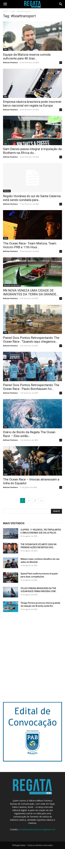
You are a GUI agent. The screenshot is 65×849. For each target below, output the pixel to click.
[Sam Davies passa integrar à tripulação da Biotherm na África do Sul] (32, 130)
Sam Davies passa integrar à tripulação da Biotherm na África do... (32, 151)
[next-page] (41, 500)
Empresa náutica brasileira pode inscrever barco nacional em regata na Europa (32, 103)
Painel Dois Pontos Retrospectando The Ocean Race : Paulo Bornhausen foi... (31, 387)
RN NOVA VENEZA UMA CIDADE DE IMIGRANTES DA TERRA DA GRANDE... (30, 292)
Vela (5, 49)
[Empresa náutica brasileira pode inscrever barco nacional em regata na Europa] (32, 83)
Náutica (7, 191)
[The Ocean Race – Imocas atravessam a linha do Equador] (32, 461)
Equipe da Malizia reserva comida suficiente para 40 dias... (26, 56)
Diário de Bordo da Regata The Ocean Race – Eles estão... (29, 434)
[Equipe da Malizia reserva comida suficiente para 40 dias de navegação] (32, 36)
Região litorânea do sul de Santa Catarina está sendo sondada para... (32, 198)
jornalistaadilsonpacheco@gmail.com (37, 829)
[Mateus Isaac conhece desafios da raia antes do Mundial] (10, 562)
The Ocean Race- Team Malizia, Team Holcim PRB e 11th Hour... (29, 245)
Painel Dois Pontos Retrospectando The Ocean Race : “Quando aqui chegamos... (31, 339)
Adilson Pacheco (10, 62)
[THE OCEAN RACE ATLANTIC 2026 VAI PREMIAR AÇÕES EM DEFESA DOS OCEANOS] (10, 548)
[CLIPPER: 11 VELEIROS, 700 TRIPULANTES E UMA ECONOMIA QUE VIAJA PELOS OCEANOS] (10, 533)
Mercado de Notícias (12, 285)
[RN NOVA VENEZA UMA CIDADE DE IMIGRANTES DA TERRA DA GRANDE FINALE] (32, 272)
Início (5, 11)
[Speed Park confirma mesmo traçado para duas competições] (10, 577)
